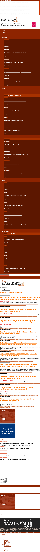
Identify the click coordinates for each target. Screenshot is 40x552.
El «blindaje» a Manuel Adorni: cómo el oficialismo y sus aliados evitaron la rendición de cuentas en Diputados (18, 343)
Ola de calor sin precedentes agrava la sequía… (14, 239)
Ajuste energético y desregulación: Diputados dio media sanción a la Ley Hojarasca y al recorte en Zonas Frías (18, 365)
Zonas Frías (30, 372)
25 (1, 482)
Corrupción (10, 350)
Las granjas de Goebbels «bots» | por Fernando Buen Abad (9, 3)
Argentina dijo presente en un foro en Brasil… (13, 205)
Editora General (3, 380)
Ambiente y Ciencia (5, 231)
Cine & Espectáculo (3, 441)
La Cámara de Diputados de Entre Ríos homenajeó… (15, 101)
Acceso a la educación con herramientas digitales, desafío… (16, 110)
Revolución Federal (23, 305)
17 (0, 481)
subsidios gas (25, 372)
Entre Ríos (18, 339)
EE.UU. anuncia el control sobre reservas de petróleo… (15, 52)
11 (1, 480)
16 (6, 480)
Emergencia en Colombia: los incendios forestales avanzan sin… (17, 81)
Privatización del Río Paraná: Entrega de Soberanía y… (15, 268)
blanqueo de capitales (4, 316)
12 (2, 480)
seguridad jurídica (34, 339)
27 (3, 482)
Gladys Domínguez (26, 383)
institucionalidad (23, 339)
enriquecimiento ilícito (12, 406)
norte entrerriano (30, 361)
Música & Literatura (3, 450)
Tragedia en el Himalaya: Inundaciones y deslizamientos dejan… (17, 72)
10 (0, 480)
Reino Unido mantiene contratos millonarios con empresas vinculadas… (19, 43)
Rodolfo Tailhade (7, 407)
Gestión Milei (18, 406)
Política (3, 88)
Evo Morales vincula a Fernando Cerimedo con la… (14, 62)
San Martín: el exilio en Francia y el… (11, 164)
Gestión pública (23, 395)
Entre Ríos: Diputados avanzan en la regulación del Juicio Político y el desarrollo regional (19, 377)
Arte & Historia (7, 141)
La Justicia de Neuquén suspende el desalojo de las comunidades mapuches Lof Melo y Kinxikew (15, 13)
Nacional (3, 32)
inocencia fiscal (25, 316)
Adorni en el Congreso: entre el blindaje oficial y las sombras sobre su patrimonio (17, 400)
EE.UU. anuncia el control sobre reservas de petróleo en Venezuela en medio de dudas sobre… (14, 6)
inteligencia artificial (16, 328)
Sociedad (3, 93)
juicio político (28, 339)
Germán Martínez (17, 395)
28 (4, 482)
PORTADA (3, 30)
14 (4, 480)
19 (2, 481)
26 (2, 482)
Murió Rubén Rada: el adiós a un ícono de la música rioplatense (13, 452)
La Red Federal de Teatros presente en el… (13, 144)
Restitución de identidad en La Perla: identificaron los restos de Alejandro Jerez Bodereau (14, 2)
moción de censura (30, 350)
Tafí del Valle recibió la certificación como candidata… (15, 195)
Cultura (3, 136)
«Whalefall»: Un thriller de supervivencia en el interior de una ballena (14, 459)
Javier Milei (22, 328)
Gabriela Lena (20, 383)
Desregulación (15, 372)
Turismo (3, 180)
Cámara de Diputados (12, 316)
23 (6, 481)
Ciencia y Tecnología (8, 550)
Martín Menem (24, 350)
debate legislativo (19, 316)
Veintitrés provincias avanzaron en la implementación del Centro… (18, 224)
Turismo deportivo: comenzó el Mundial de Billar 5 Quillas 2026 (9, 14)
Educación (6, 97)
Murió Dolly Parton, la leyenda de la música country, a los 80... (13, 455)
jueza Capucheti (14, 305)
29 (5, 482)
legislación (25, 361)
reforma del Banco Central (32, 316)
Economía (4, 90)
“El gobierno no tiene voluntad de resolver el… (13, 120)
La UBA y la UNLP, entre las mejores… (12, 130)
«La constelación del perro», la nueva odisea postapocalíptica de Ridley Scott (16, 443)
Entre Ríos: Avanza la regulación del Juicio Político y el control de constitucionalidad (18, 333)
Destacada (2, 306)
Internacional (4, 37)
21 (4, 481)
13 (3, 480)
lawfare (18, 305)
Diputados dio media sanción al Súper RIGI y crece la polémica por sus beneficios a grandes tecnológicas (17, 321)
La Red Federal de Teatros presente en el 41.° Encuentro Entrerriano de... (15, 448)
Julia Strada (22, 406)
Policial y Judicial (7, 542)
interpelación (14, 350)
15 (5, 480)
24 (0, 482)
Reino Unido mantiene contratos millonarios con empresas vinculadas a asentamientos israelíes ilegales (16, 5)
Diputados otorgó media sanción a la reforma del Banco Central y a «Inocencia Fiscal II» (18, 310)
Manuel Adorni (19, 350)
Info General (6, 541)
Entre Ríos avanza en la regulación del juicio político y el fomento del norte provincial (18, 354)
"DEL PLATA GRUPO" (33, 532)
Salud (5, 543)
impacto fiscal (10, 328)
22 (5, 481)
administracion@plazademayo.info (9, 531)
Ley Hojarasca (20, 372)
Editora (2, 301)
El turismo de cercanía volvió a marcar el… (13, 215)
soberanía (26, 328)
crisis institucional (11, 395)
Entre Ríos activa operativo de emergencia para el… (15, 258)
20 (3, 481)
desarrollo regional (11, 361)
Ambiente (5, 236)
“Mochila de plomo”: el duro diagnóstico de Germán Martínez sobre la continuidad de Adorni (17, 388)
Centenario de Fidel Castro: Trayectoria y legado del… (15, 173)
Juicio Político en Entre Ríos (35, 383)
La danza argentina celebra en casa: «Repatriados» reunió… (16, 154)
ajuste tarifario (2, 372)
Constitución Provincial (12, 339)
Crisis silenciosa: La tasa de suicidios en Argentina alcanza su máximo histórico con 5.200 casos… (15, 9)
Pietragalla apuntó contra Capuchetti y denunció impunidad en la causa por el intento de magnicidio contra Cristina (20, 298)
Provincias (9, 329)
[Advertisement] (20, 468)
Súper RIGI (29, 328)
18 (1, 481)
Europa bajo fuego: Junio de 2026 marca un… (13, 249)
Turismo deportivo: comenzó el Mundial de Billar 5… (15, 185)
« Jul (1, 484)
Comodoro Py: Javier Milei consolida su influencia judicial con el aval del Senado (12, 10)
